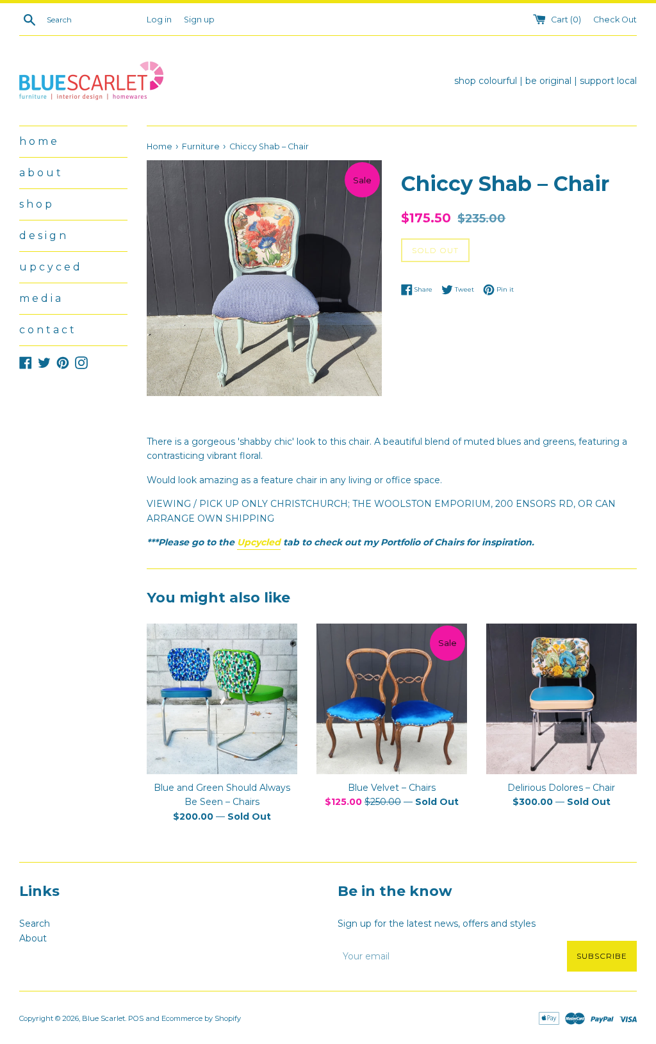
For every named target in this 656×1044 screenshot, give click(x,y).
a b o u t (40, 173)
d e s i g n (42, 235)
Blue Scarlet (103, 1018)
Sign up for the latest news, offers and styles (437, 923)
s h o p (35, 204)
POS (136, 1018)
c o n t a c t (46, 330)
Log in (159, 19)
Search (34, 923)
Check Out (615, 19)
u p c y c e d (49, 267)
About (33, 938)
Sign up (199, 19)
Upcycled (259, 542)
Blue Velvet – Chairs (392, 787)
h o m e (38, 141)
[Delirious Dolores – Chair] (561, 699)
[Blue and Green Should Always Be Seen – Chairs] (222, 699)
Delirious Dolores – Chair (561, 787)
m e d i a (40, 298)
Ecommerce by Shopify (201, 1018)
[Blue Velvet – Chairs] (391, 699)
